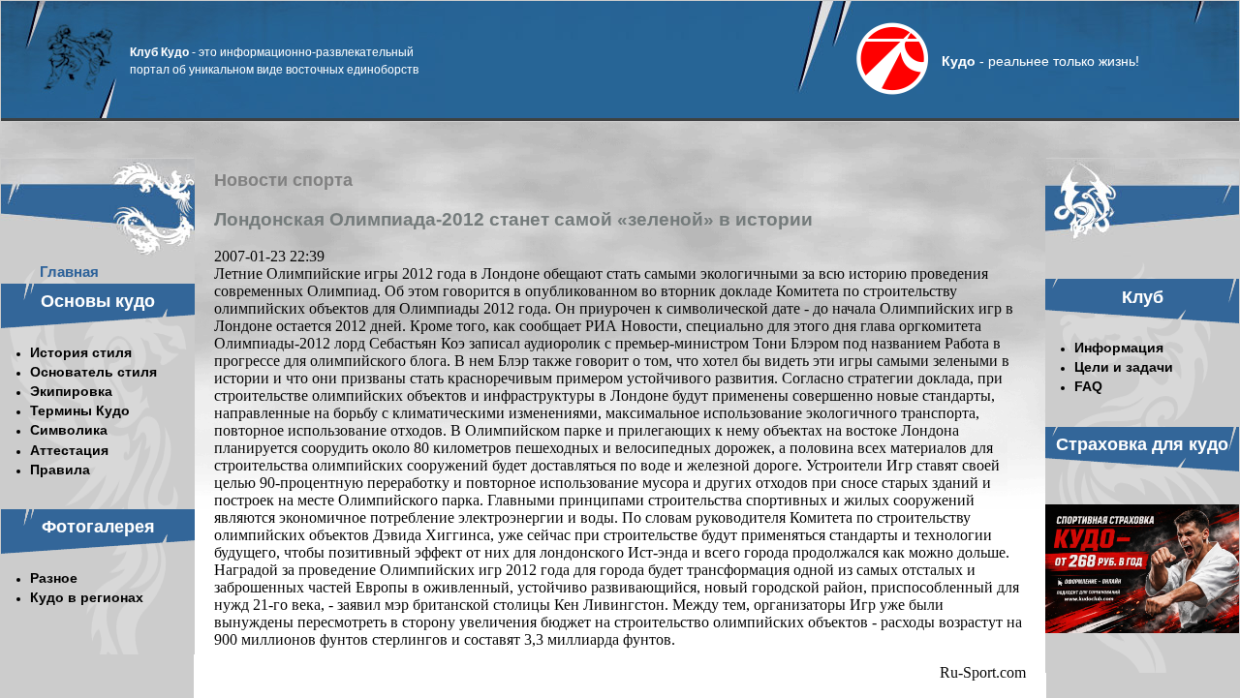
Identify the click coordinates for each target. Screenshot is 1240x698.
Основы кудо (98, 301)
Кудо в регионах (86, 597)
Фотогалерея (98, 526)
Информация (1118, 347)
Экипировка (71, 391)
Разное (54, 578)
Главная (69, 271)
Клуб (1142, 297)
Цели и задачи (1123, 367)
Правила (60, 469)
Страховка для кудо (1142, 444)
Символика (69, 430)
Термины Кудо (80, 410)
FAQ (1088, 386)
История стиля (81, 352)
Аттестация (69, 450)
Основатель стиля (93, 371)
